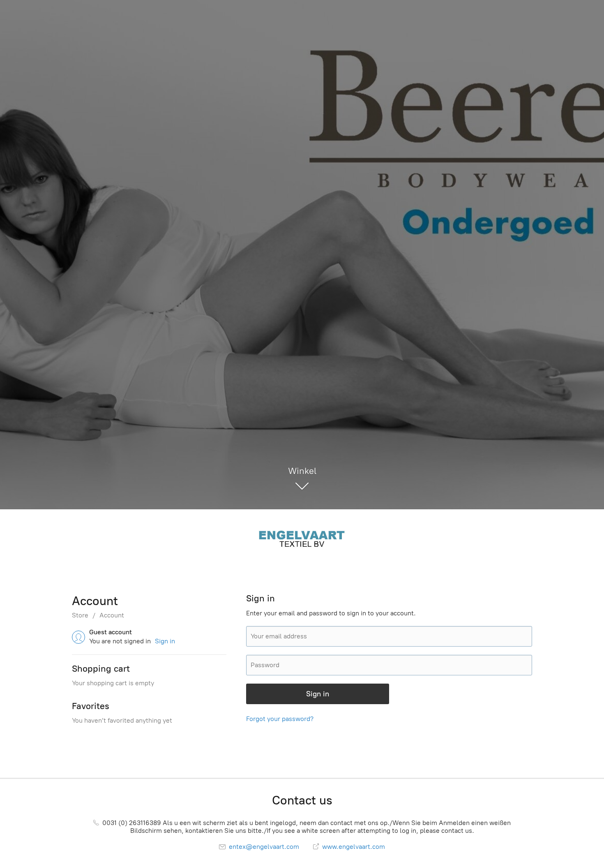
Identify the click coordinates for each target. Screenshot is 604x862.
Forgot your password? (280, 719)
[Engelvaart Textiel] (302, 537)
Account (111, 615)
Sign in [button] (165, 641)
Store (80, 615)
